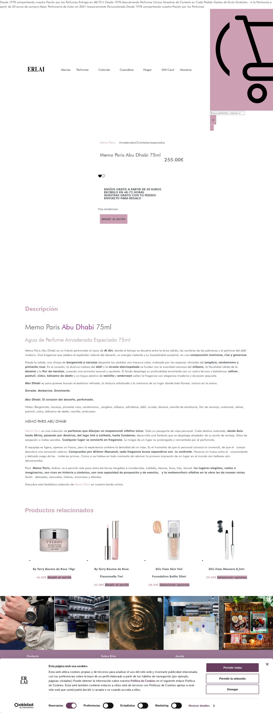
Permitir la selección (232, 678)
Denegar (232, 689)
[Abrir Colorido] (112, 70)
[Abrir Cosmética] (135, 70)
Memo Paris (107, 142)
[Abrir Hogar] (154, 70)
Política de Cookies (143, 680)
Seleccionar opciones (174, 585)
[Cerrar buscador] (212, 128)
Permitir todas (232, 667)
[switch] (108, 706)
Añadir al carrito (114, 219)
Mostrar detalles (199, 705)
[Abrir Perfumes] (91, 70)
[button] (101, 176)
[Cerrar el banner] (267, 664)
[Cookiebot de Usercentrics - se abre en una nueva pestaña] (24, 706)
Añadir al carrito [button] (59, 577)
